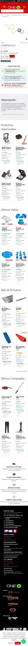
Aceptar (18, 643)
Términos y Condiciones (9, 563)
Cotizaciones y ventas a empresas (11, 566)
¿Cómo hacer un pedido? (9, 536)
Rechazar (10, 643)
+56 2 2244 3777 (14, 3)
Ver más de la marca (21, 371)
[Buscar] (25, 10)
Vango (2, 42)
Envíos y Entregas (7, 538)
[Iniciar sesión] (19, 6)
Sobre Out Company (8, 561)
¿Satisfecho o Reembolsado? (10, 540)
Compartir (25, 42)
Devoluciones (6, 564)
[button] (14, 29)
